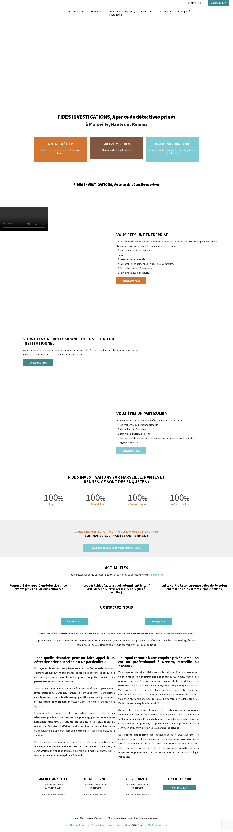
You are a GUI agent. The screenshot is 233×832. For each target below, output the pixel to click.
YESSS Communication (158, 825)
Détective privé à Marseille (54, 150)
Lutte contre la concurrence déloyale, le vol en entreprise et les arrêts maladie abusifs (194, 587)
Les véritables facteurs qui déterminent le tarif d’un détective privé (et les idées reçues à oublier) (116, 588)
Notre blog (69, 825)
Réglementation (123, 825)
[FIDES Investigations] (12, 22)
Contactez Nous (116, 607)
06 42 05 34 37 (218, 3)
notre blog (157, 574)
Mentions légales (83, 825)
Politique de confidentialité (102, 825)
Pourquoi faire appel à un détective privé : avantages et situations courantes (38, 587)
